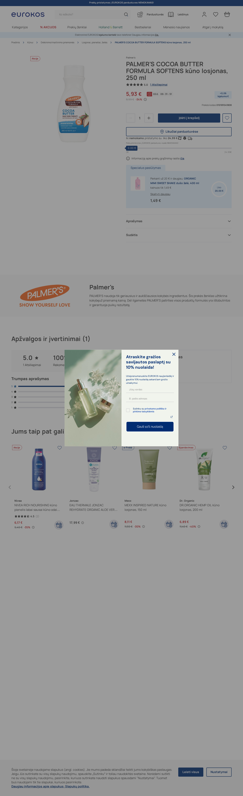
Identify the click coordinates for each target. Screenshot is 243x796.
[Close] (173, 354)
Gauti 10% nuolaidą (150, 426)
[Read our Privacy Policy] (171, 417)
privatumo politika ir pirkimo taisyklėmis (149, 410)
